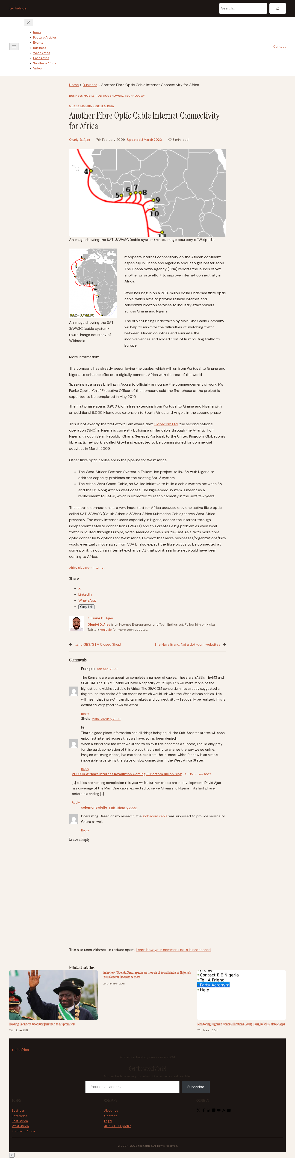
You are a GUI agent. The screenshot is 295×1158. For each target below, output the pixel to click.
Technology (135, 96)
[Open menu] (13, 46)
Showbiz (117, 96)
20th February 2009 (106, 719)
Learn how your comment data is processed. (173, 949)
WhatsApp (87, 600)
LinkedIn (85, 594)
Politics (102, 96)
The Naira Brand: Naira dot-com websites (187, 644)
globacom (85, 568)
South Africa (103, 106)
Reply (85, 714)
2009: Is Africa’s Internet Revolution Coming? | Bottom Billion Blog (127, 774)
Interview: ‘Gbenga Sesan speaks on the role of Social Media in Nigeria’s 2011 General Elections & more (147, 975)
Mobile (89, 96)
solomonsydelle (94, 807)
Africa (73, 568)
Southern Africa (23, 1131)
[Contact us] (229, 1111)
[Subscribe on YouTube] (219, 1111)
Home (74, 84)
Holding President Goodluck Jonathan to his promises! (42, 1024)
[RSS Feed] (224, 1111)
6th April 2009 (107, 669)
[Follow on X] (198, 1111)
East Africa (20, 1121)
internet (98, 568)
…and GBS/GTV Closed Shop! (98, 644)
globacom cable (155, 816)
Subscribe (195, 1086)
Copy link (86, 607)
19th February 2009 (197, 774)
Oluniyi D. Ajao (79, 140)
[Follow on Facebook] (203, 1111)
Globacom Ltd (166, 424)
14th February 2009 (123, 808)
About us (111, 1111)
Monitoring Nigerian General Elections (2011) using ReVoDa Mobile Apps (241, 1024)
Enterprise (19, 1116)
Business (90, 84)
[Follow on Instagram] (214, 1111)
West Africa (20, 1126)
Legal (108, 1121)
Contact (279, 46)
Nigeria (86, 106)
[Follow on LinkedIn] (208, 1111)
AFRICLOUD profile (117, 1126)
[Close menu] (28, 22)
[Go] (277, 8)
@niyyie (106, 630)
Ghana (74, 106)
